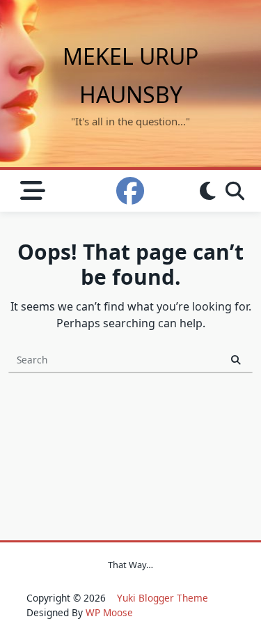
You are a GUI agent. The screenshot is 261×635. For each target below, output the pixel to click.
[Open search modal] (235, 191)
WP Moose (109, 612)
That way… (130, 564)
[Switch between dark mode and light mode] (208, 191)
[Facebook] (130, 191)
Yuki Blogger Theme (162, 597)
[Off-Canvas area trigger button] (32, 191)
